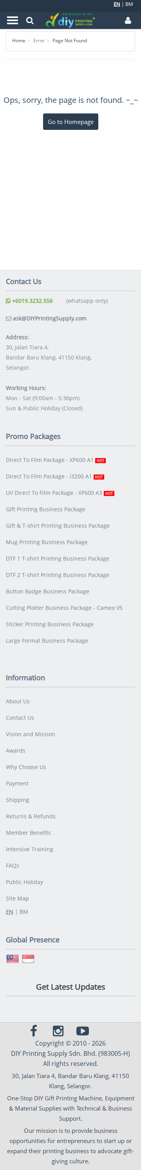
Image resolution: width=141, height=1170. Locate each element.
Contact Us (20, 717)
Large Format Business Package (47, 640)
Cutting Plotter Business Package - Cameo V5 (64, 607)
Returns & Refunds (31, 816)
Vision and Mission (30, 734)
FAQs (12, 865)
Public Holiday (24, 882)
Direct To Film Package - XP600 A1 (55, 460)
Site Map (17, 898)
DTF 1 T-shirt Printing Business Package (57, 558)
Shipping (17, 799)
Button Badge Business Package (47, 591)
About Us (18, 701)
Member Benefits (28, 832)
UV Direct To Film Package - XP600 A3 (59, 492)
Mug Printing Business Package (47, 542)
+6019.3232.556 (32, 300)
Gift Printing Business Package (45, 509)
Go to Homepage (71, 122)
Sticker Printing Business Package (50, 624)
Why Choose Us (26, 767)
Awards (15, 750)
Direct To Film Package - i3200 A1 (54, 476)
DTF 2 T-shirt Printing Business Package (57, 575)
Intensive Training (29, 849)
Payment (17, 783)
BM (129, 3)
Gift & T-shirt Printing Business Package (58, 525)
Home (18, 40)
